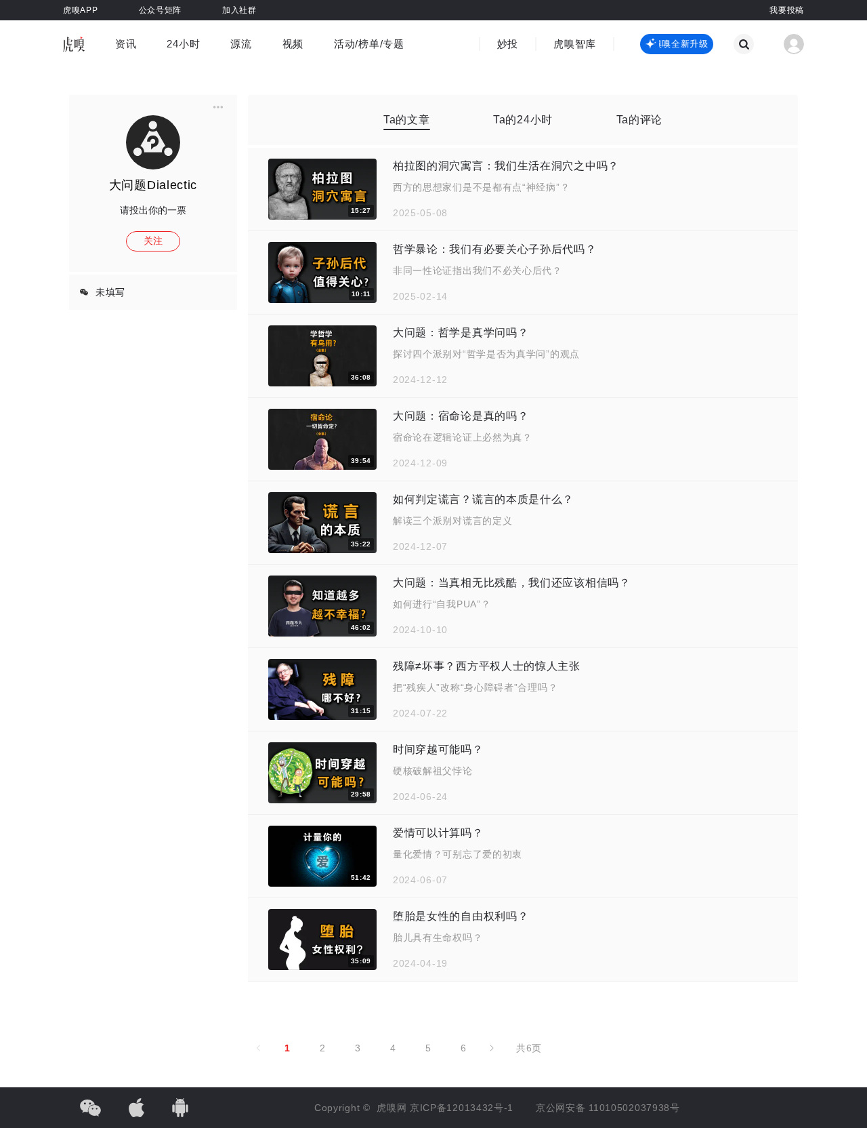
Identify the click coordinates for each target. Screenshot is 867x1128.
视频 (292, 43)
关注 (153, 240)
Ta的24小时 (523, 119)
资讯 (125, 43)
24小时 (183, 43)
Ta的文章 (406, 119)
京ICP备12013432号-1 (461, 1107)
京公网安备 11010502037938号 (608, 1107)
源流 (240, 43)
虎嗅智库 (574, 43)
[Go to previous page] (259, 1048)
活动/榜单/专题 (369, 43)
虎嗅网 (393, 1107)
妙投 (507, 43)
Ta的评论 (639, 119)
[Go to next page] (492, 1048)
